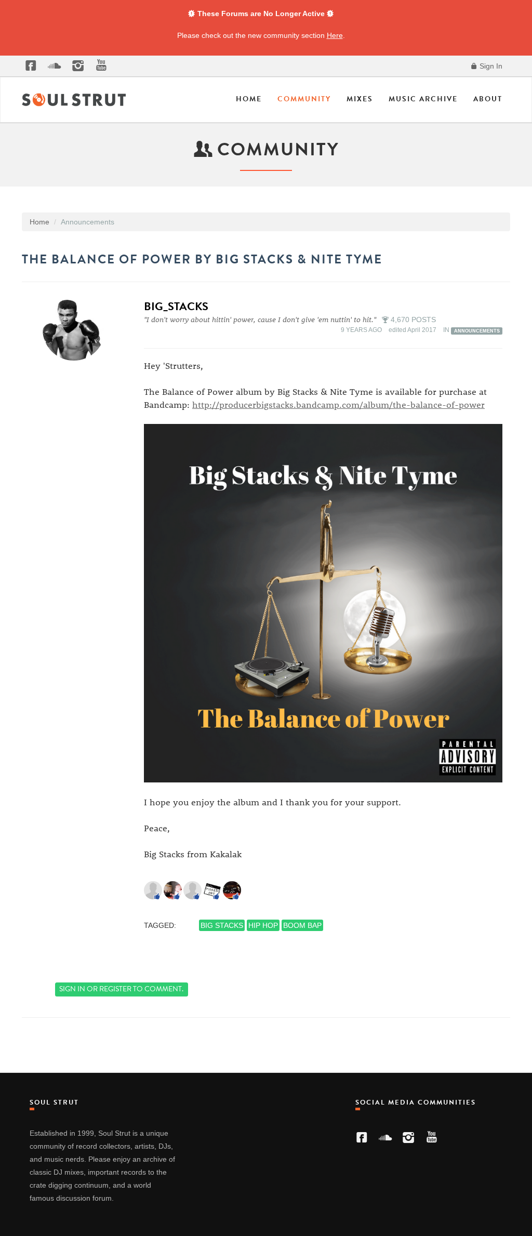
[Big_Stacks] (77, 329)
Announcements (477, 330)
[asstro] (212, 890)
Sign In (489, 66)
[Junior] (192, 890)
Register (115, 989)
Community (304, 99)
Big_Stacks (176, 306)
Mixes (360, 99)
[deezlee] (173, 890)
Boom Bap (302, 925)
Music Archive (423, 99)
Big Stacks (222, 925)
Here (335, 35)
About (487, 99)
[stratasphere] (232, 890)
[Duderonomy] (153, 890)
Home (249, 99)
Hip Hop (263, 925)
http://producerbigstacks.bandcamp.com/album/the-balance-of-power (338, 404)
